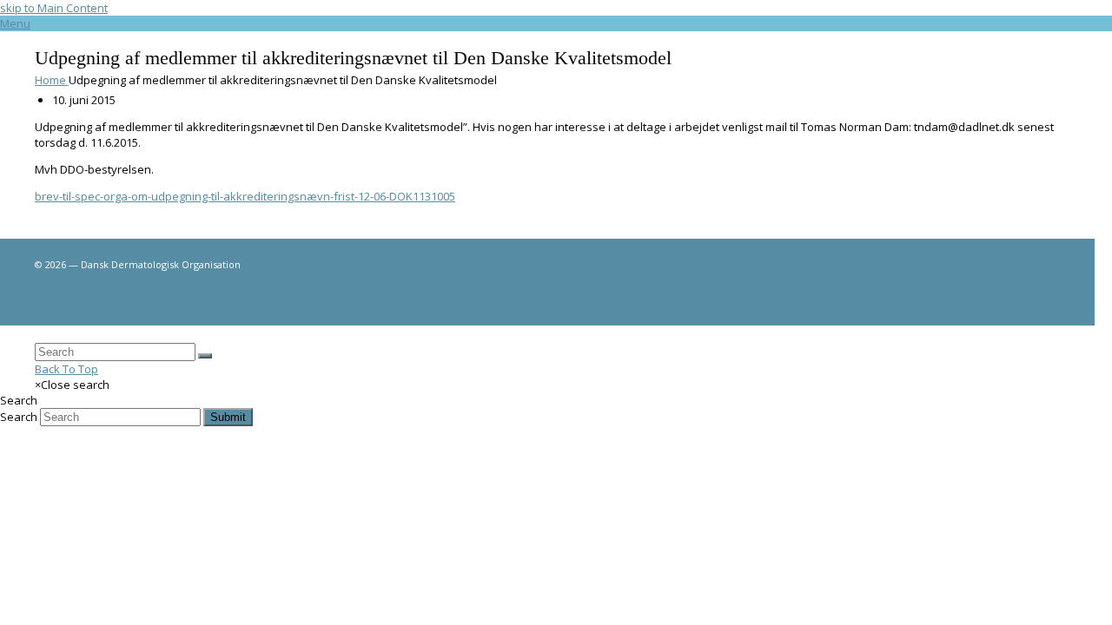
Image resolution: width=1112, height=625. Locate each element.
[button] (15, 23)
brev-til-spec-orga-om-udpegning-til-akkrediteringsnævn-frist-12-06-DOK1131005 (245, 196)
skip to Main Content (54, 8)
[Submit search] (205, 356)
